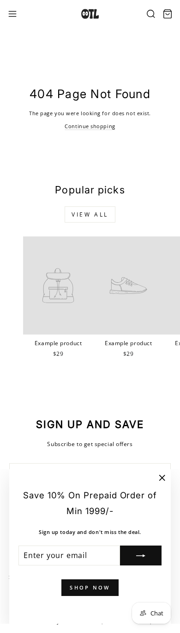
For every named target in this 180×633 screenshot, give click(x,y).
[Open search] (151, 14)
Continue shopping (90, 126)
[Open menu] (12, 14)
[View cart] (167, 14)
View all (90, 214)
